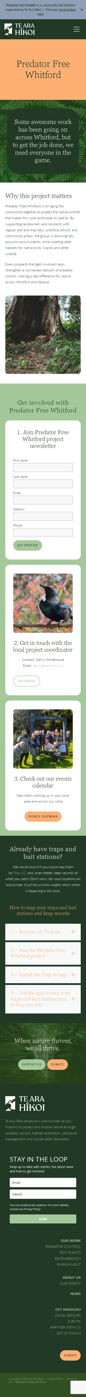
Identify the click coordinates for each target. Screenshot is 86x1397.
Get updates (27, 545)
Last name (20, 476)
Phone (17, 525)
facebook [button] (27, 681)
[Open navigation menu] (76, 29)
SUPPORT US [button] (31, 1064)
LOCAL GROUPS (68, 1315)
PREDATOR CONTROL (63, 1246)
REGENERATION (68, 1258)
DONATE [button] (57, 1064)
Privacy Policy (55, 1379)
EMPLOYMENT (69, 1264)
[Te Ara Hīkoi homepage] (37, 29)
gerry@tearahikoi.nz (48, 665)
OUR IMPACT (70, 1283)
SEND (43, 1219)
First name (20, 460)
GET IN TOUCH (68, 1333)
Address (18, 509)
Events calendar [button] (43, 816)
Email (17, 493)
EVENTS (74, 1321)
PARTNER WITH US (65, 1327)
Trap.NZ (19, 872)
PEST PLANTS (70, 1252)
